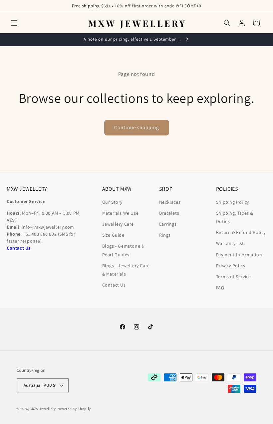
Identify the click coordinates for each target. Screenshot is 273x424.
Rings (165, 235)
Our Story (112, 202)
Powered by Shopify (74, 408)
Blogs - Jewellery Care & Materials (126, 270)
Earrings (168, 224)
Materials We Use (120, 213)
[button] (14, 23)
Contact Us (114, 285)
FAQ (220, 288)
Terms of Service (233, 277)
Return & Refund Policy (241, 232)
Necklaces (169, 202)
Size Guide (113, 235)
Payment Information (239, 255)
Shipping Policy (232, 202)
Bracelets (169, 213)
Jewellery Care (118, 224)
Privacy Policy (230, 266)
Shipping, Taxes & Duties (234, 217)
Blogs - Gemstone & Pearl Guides (123, 250)
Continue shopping (136, 127)
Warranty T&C (230, 243)
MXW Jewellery (43, 408)
